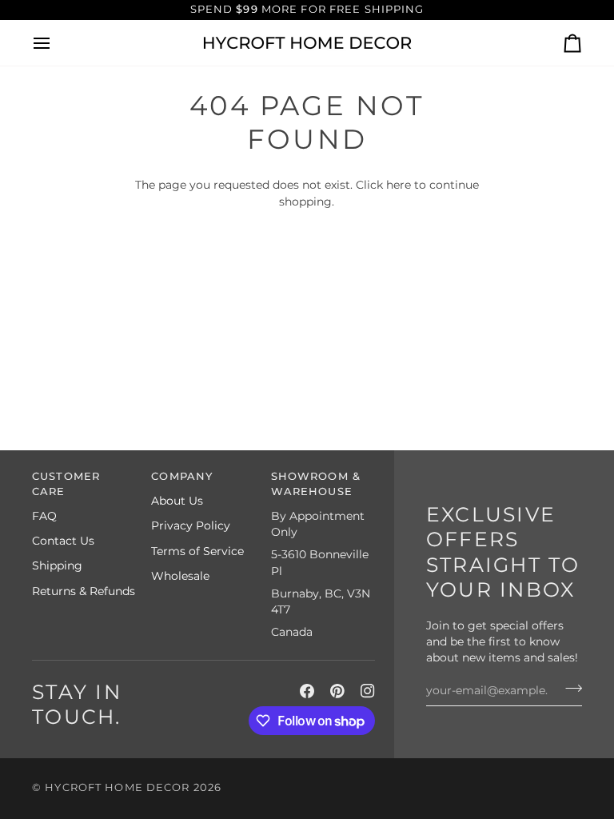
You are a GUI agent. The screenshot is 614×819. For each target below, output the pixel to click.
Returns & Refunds (83, 591)
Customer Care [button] (66, 483)
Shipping (57, 565)
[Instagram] (368, 691)
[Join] (569, 688)
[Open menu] (56, 43)
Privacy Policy (190, 525)
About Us (177, 500)
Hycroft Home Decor (117, 787)
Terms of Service (197, 551)
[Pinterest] (337, 691)
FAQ (44, 515)
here (398, 184)
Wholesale (180, 575)
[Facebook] (307, 691)
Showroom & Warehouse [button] (316, 483)
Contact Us (63, 540)
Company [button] (182, 476)
